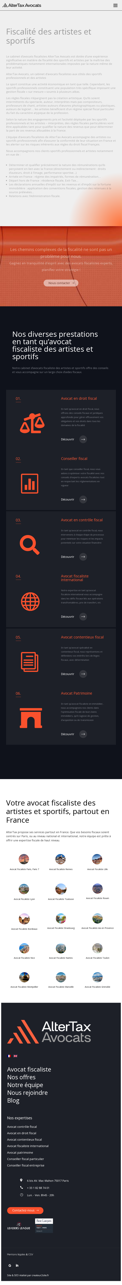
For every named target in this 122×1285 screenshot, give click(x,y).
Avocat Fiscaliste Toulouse (61, 899)
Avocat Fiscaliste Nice (24, 957)
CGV (30, 1254)
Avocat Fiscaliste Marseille (61, 986)
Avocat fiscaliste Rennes (61, 869)
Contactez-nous (23, 1210)
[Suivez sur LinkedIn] (17, 1265)
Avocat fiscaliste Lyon (24, 899)
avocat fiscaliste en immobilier (87, 703)
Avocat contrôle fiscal (22, 1127)
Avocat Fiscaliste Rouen (97, 898)
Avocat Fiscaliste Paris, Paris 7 (24, 869)
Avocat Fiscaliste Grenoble (97, 986)
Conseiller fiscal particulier (25, 1159)
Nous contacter (59, 283)
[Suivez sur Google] (9, 1265)
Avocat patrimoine (20, 1152)
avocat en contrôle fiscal (84, 530)
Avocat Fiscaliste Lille (97, 869)
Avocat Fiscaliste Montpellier (24, 986)
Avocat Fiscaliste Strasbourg (61, 928)
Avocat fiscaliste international (28, 1146)
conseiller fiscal (81, 469)
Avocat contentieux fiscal (24, 1140)
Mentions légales (16, 1254)
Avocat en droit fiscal (21, 1133)
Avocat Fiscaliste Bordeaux (24, 928)
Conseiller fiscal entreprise (25, 1165)
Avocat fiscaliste (29, 1069)
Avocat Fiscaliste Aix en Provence (98, 928)
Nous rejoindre (27, 1092)
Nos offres (21, 1077)
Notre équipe (25, 1085)
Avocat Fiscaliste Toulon (97, 957)
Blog (13, 1100)
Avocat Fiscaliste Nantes (61, 957)
